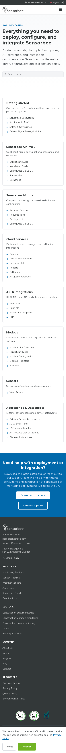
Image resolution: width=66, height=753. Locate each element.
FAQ (4, 663)
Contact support (33, 505)
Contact (6, 668)
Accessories (8, 588)
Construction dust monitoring (18, 612)
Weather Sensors (11, 582)
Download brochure (33, 495)
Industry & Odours (12, 633)
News (5, 653)
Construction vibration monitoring (20, 618)
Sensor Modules (11, 577)
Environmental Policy (13, 698)
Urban (5, 628)
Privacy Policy (9, 688)
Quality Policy (9, 693)
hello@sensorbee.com (14, 538)
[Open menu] (60, 9)
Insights (6, 658)
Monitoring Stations (13, 572)
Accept (27, 746)
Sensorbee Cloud (11, 593)
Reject (9, 746)
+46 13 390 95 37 (35, 2)
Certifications (9, 598)
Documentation (11, 683)
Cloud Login (12, 558)
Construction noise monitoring (18, 623)
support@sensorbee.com (16, 543)
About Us (7, 648)
